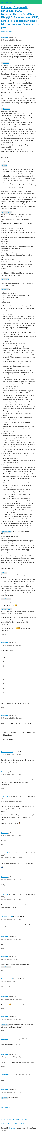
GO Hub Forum (6, 2)
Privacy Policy (19, 1123)
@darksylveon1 (6, 609)
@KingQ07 (5, 289)
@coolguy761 (6, 599)
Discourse (12, 1128)
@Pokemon (5, 63)
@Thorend (5, 1024)
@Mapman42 (6, 109)
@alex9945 (5, 279)
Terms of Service (6, 1123)
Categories (10, 1119)
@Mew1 (4, 165)
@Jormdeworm (6, 532)
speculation (4, 31)
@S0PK (4, 572)
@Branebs (5, 1098)
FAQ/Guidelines (21, 1119)
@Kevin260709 (6, 212)
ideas (10, 31)
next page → (5, 1107)
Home (3, 1119)
